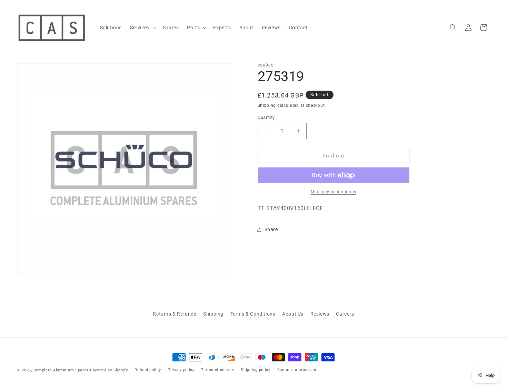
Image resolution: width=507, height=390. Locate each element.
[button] (142, 27)
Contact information (296, 370)
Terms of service (217, 370)
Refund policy (148, 370)
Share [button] (271, 229)
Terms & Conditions (253, 314)
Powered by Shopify (109, 370)
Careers (345, 314)
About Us (293, 314)
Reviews (319, 314)
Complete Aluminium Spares (61, 370)
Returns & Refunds (174, 314)
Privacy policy (181, 370)
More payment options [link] (333, 191)
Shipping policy (255, 370)
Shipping (267, 105)
